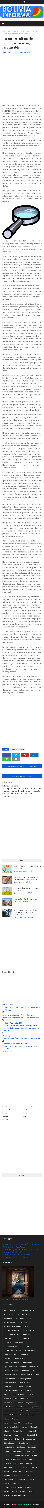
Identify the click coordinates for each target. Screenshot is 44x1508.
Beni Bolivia (8, 1318)
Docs (15, 1354)
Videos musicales (19, 1495)
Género (20, 1387)
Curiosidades (30, 1350)
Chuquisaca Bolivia (11, 1334)
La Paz (4, 1106)
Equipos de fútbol (10, 1367)
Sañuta (6, 1471)
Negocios (7, 1435)
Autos (17, 1314)
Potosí (4, 1113)
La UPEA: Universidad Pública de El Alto (18, 1015)
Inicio (4, 31)
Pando (5, 1119)
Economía (24, 1354)
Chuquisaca (7, 1116)
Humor (30, 1395)
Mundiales (28, 1423)
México (6, 1419)
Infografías (24, 1399)
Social (16, 1475)
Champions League (11, 1330)
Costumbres (8, 1350)
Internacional (9, 1403)
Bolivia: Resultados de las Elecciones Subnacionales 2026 (17, 1255)
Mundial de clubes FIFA (12, 1423)
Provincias (7, 1463)
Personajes (32, 1447)
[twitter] (24, 2)
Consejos (7, 1342)
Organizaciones (29, 1439)
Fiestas (34, 1371)
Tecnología (21, 1479)
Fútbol (37, 1375)
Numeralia (8, 1439)
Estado (6, 1371)
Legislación (35, 1407)
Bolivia (29, 1318)
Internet (20, 1403)
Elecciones (19, 1359)
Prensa (34, 1455)
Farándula (25, 1371)
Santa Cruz (6, 1109)
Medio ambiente (32, 1411)
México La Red (8, 1005)
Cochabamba (28, 1106)
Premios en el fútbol (22, 1455)
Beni (24, 1116)
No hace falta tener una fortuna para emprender (27, 867)
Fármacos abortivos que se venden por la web (26, 889)
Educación (8, 1359)
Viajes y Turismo (26, 1491)
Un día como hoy (10, 1491)
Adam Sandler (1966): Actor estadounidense (21, 1038)
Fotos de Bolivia (26, 1375)
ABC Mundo (14, 1310)
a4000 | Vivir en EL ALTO (12, 1023)
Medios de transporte (28, 1415)
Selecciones (28, 1471)
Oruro (25, 1109)
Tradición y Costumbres (13, 1487)
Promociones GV (29, 1459)
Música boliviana (19, 1431)
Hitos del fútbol (19, 1395)
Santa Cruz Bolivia (30, 1467)
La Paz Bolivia (9, 1407)
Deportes (7, 1354)
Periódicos (21, 1447)
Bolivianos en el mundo (12, 1326)
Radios (29, 1463)
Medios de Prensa (14, 31)
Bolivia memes (9, 1322)
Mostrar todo (8, 1051)
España (23, 1367)
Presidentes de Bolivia (12, 1459)
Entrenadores (28, 1363)
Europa (15, 1371)
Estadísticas (33, 1367)
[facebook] (19, 2)
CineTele (6, 1036)
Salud (17, 1467)
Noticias (17, 1435)
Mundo (24, 1427)
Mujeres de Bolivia (19, 1419)
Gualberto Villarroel (11, 1391)
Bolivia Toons (23, 1322)
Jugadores (30, 1403)
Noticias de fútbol (30, 1435)
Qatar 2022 (19, 1463)
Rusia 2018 (8, 1467)
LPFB (21, 1411)
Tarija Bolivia (8, 1479)
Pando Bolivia (9, 1447)
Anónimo (7, 52)
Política (6, 1451)
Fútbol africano (9, 1379)
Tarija (25, 1113)
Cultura (19, 1350)
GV (22, 1391)
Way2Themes (22, 1505)
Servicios (7, 1475)
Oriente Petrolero (10, 1443)
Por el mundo (17, 1451)
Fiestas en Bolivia (10, 1375)
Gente (28, 1387)
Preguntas (7, 1455)
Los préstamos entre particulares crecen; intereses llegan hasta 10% (26, 878)
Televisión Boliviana (11, 1483)
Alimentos (7, 1314)
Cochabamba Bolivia (23, 1338)
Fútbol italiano (9, 1387)
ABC (5, 1310)
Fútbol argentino (24, 1379)
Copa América (19, 1342)
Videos (6, 1495)
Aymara (25, 1314)
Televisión (32, 1479)
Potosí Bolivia (31, 1451)
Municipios (34, 1427)
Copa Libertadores (11, 1346)
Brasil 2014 (29, 1326)
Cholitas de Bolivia (29, 1330)
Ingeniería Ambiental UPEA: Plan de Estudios (20, 1018)
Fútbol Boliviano (10, 1383)
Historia (29, 1391)
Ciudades (7, 1338)
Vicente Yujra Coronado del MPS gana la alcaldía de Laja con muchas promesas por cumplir (20, 1028)
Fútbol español (24, 1383)
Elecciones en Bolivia (11, 1363)
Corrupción (25, 1346)
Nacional (32, 1431)
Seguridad (17, 1471)
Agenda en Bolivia (29, 1310)
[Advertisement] (22, 80)
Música (6, 1431)
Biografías (20, 1318)
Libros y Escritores (10, 1411)
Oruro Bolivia (23, 1443)
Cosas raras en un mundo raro (15, 1043)
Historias (7, 1395)
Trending (28, 1487)
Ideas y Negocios (10, 1399)
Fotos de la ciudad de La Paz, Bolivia (26, 899)
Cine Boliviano (27, 1334)
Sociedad (25, 1475)
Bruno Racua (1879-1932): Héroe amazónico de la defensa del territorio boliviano (25, 912)
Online (17, 1439)
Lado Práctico (22, 1407)
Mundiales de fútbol (11, 1427)
